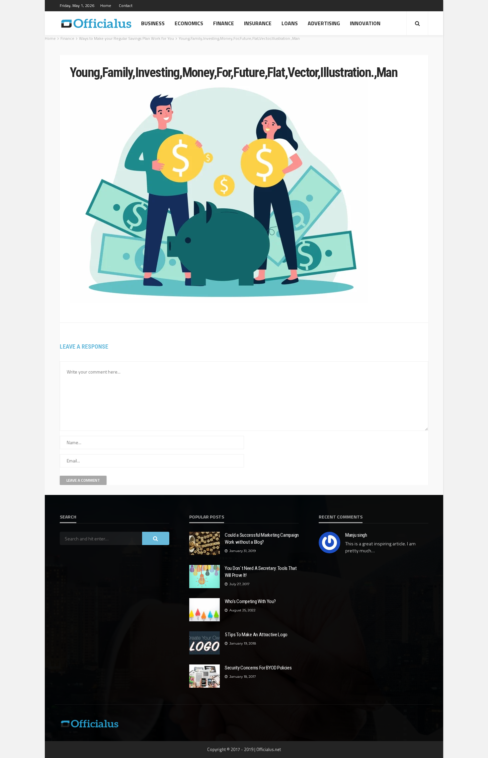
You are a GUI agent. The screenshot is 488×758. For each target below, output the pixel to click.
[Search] (417, 23)
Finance (223, 23)
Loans (290, 23)
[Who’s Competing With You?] (204, 609)
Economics (189, 23)
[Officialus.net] (90, 723)
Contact (125, 5)
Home (105, 5)
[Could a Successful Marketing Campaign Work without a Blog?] (204, 543)
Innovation (365, 23)
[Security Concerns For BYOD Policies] (204, 676)
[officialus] (96, 23)
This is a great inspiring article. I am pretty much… (380, 547)
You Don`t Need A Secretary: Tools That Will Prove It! (261, 571)
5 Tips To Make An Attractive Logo (256, 635)
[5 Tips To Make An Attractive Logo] (204, 643)
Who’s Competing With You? (250, 601)
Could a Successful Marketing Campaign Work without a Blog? (262, 538)
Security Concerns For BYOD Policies (258, 668)
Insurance (258, 23)
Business (153, 23)
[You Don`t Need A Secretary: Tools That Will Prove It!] (204, 576)
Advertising (324, 23)
